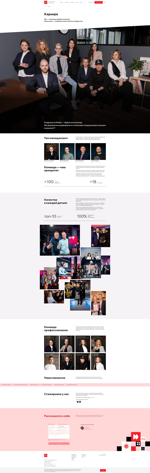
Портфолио (72, 2)
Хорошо (103, 470)
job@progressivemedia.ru (88, 429)
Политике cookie (53, 471)
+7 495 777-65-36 (91, 2)
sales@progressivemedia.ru (48, 461)
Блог (83, 457)
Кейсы (77, 2)
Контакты (80, 2)
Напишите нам (98, 2)
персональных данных (62, 439)
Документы (84, 455)
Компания (61, 2)
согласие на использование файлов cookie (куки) (62, 470)
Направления (67, 2)
